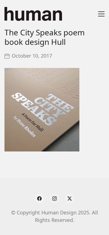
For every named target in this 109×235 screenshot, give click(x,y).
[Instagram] (54, 198)
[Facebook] (39, 198)
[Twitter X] (69, 198)
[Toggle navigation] (101, 14)
